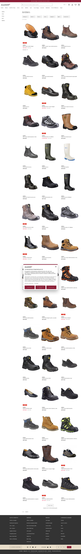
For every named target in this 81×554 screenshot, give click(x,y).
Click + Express (12, 528)
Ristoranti (62, 533)
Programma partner (13, 533)
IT (64, 4)
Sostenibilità (63, 536)
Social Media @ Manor (31, 533)
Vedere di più (50, 505)
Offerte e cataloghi (30, 520)
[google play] (50, 547)
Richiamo (47, 533)
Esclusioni (47, 536)
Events (62, 528)
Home (23, 511)
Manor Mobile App (30, 528)
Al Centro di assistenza (16, 547)
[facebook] (30, 547)
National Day (29, 541)
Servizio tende (48, 525)
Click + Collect (12, 525)
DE (58, 547)
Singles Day (29, 536)
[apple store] (48, 547)
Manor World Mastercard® (31, 525)
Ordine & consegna (13, 520)
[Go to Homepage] (5, 5)
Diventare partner (49, 528)
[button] (2, 8)
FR (63, 547)
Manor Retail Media (13, 536)
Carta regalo (48, 520)
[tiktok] (35, 547)
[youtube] (33, 547)
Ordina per (25, 16)
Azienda (62, 520)
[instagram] (28, 547)
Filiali (61, 525)
